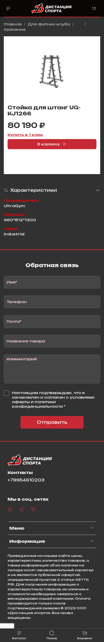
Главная (13, 24)
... (79, 24)
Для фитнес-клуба (49, 24)
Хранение (14, 29)
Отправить (52, 422)
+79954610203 (26, 480)
